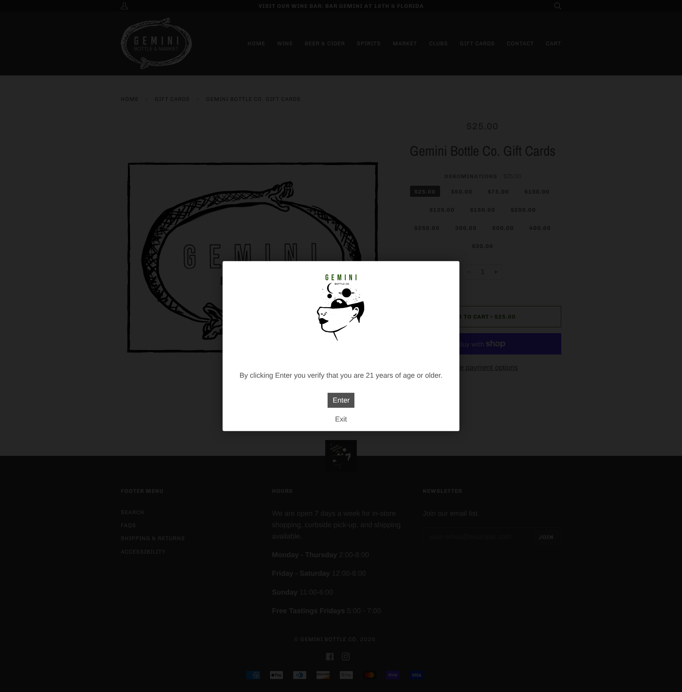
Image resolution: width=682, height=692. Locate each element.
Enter (341, 400)
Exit (341, 419)
